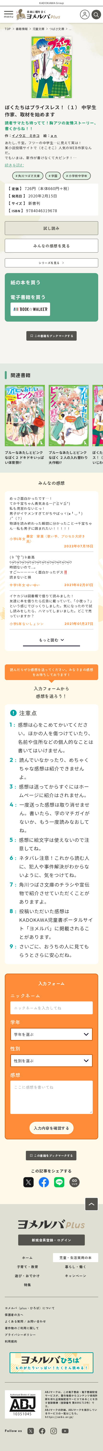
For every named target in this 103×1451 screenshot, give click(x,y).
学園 (54, 176)
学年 (15, 1022)
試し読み (51, 228)
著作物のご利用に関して (22, 1328)
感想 (15, 1074)
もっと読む (49, 640)
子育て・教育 (27, 1266)
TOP (8, 29)
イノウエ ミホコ (26, 135)
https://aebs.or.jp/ (59, 1417)
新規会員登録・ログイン (51, 1240)
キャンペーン (75, 1275)
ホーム (27, 1257)
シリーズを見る (49, 263)
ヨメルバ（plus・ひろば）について (30, 1308)
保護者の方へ (14, 1315)
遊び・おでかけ (27, 1275)
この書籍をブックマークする (54, 336)
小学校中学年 (78, 176)
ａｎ (53, 135)
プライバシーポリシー (20, 1335)
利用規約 (11, 1341)
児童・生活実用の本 (75, 1257)
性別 (15, 1048)
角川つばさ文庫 (29, 176)
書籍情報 (22, 29)
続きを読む (14, 165)
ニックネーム (25, 995)
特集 (27, 1284)
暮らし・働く (75, 1266)
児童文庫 (39, 29)
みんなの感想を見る (51, 246)
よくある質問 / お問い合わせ (25, 1321)
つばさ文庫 (56, 29)
